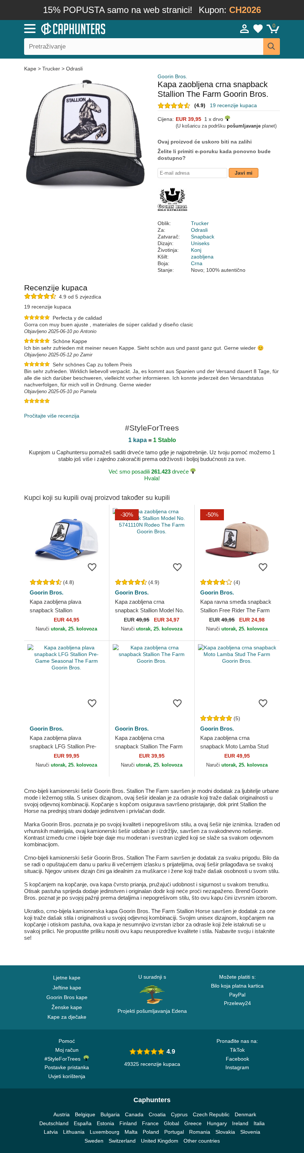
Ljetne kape (66, 978)
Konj (196, 250)
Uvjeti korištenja (66, 1076)
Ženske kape (67, 1007)
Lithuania (74, 1132)
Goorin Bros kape (66, 997)
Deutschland (54, 1123)
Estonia (105, 1123)
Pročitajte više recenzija (51, 416)
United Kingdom (159, 1141)
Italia (259, 1123)
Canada (134, 1114)
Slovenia (250, 1132)
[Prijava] (244, 28)
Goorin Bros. (172, 76)
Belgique (85, 1114)
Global (171, 1123)
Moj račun (67, 1050)
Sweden (94, 1141)
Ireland (240, 1123)
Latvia (51, 1132)
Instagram (237, 1067)
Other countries (202, 1141)
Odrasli (74, 69)
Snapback (202, 237)
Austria (61, 1114)
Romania (199, 1132)
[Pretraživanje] (271, 46)
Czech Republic (211, 1114)
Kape (31, 69)
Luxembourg (104, 1132)
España (83, 1123)
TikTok (237, 1050)
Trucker (51, 69)
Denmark (245, 1114)
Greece (193, 1123)
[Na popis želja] (92, 567)
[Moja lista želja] (258, 28)
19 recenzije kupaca (233, 105)
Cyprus (179, 1114)
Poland (151, 1132)
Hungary (217, 1123)
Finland (128, 1123)
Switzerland (122, 1141)
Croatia (157, 1114)
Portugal (174, 1132)
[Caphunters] (96, 28)
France (150, 1123)
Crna (196, 263)
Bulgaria (110, 1114)
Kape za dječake (66, 1017)
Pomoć (67, 1041)
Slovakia (225, 1132)
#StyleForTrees (63, 1059)
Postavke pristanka (66, 1067)
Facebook (237, 1059)
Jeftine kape (67, 988)
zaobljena (202, 257)
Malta (131, 1132)
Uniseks (200, 243)
